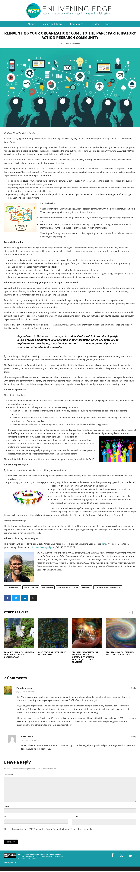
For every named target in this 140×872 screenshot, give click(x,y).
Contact (96, 23)
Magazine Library (52, 23)
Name (7, 806)
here (104, 543)
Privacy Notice (10, 862)
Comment (8, 775)
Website (75, 816)
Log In (108, 23)
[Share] (7, 598)
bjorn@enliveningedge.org (43, 547)
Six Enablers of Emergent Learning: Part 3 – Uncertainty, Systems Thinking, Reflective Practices (85, 657)
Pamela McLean (24, 688)
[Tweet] (16, 598)
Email (7, 816)
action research (31, 587)
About (31, 23)
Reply (133, 688)
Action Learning (13, 587)
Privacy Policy (59, 829)
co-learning (48, 587)
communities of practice (68, 587)
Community (77, 23)
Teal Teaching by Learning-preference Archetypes (120, 653)
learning (87, 587)
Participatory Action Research (108, 587)
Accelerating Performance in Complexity (52, 653)
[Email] (33, 598)
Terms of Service (78, 829)
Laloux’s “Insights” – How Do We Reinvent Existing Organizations (19, 654)
